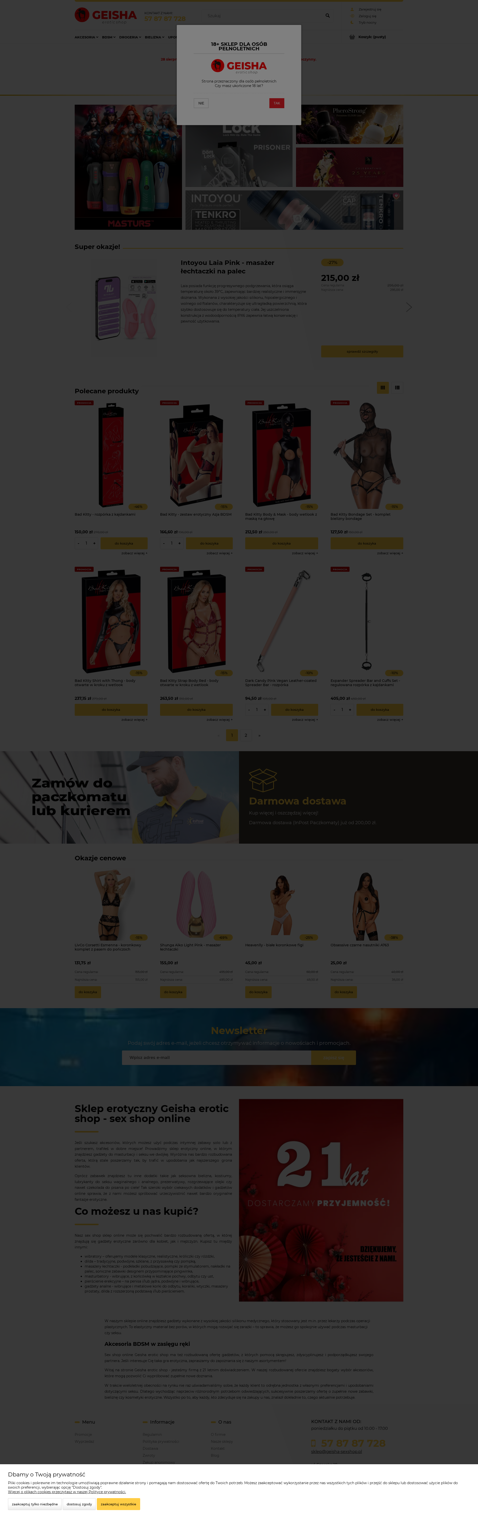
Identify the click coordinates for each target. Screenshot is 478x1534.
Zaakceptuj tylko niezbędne (35, 1504)
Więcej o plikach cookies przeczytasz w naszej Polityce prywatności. (67, 1492)
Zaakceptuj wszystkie (118, 1504)
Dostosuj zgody (79, 1504)
